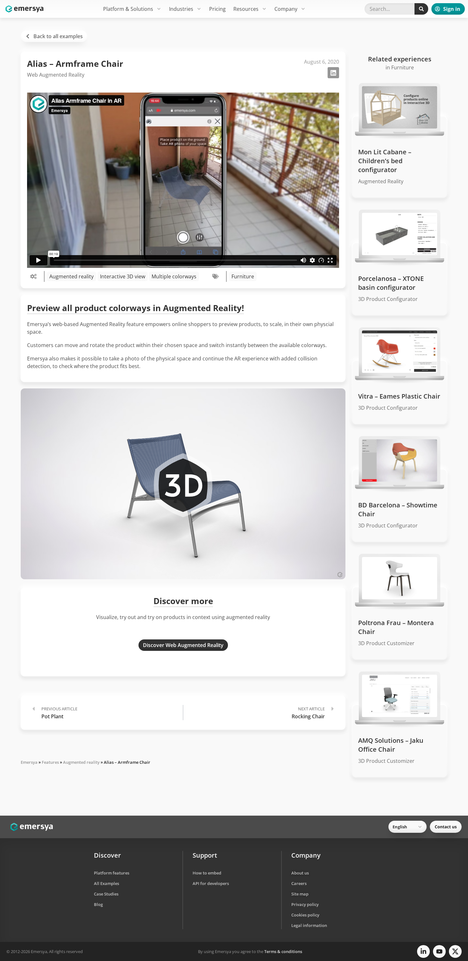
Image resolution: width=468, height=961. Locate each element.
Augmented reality (71, 276)
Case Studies (106, 894)
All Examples (106, 883)
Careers (299, 883)
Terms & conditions (283, 951)
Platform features (111, 873)
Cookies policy (305, 915)
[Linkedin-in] (423, 951)
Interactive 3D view (122, 276)
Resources (246, 8)
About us (300, 873)
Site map (299, 894)
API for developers (211, 883)
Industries (181, 8)
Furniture (242, 276)
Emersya (29, 762)
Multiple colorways (174, 276)
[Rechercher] (421, 9)
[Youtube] (439, 951)
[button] (333, 72)
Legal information (309, 925)
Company (285, 8)
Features (50, 762)
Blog (98, 904)
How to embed (207, 873)
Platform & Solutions (128, 8)
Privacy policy (305, 904)
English (400, 827)
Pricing (217, 8)
